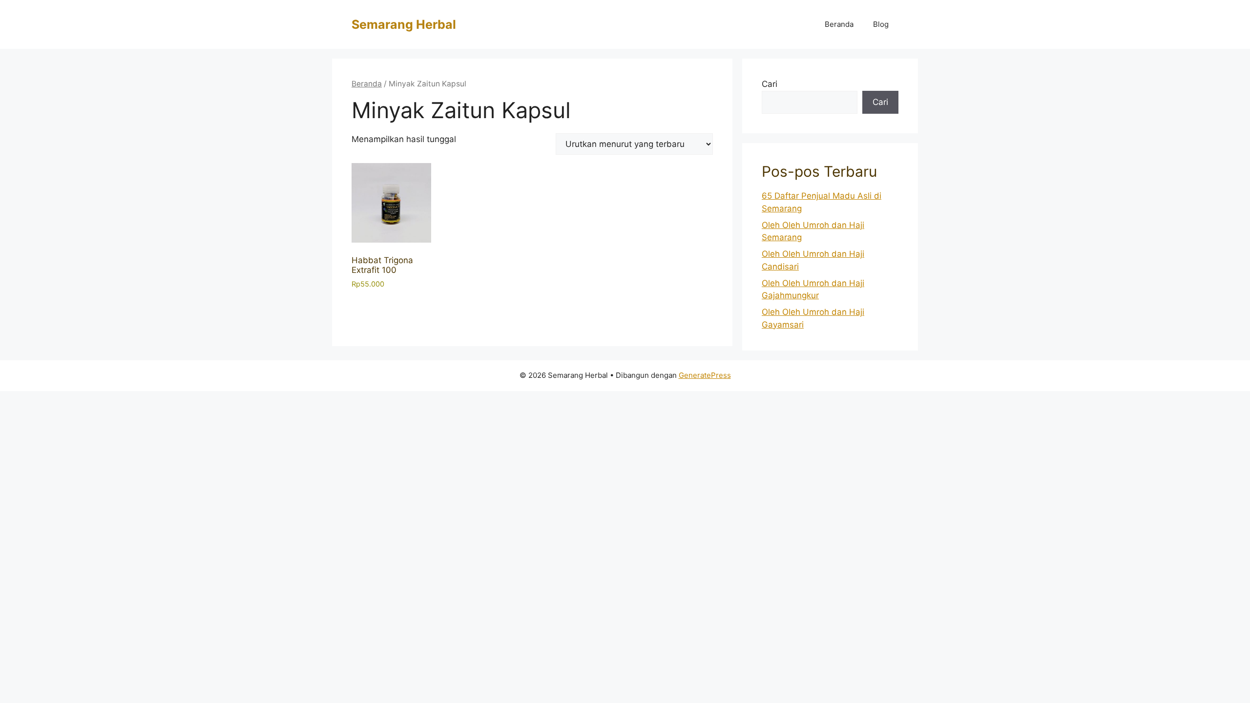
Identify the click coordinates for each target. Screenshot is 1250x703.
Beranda (839, 24)
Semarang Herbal (404, 24)
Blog (881, 24)
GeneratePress (705, 375)
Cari (769, 84)
